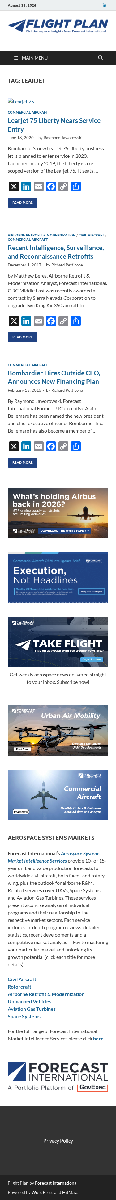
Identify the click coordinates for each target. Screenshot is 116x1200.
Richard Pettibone (67, 264)
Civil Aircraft (91, 235)
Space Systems (24, 1016)
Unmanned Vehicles (29, 1001)
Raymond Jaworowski (63, 137)
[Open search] (100, 58)
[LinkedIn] (104, 5)
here (98, 1038)
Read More (20, 201)
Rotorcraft (19, 986)
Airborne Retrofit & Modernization (41, 235)
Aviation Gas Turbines (32, 1009)
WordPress (42, 1192)
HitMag (69, 1192)
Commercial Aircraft (28, 112)
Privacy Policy (58, 1141)
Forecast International (56, 1182)
